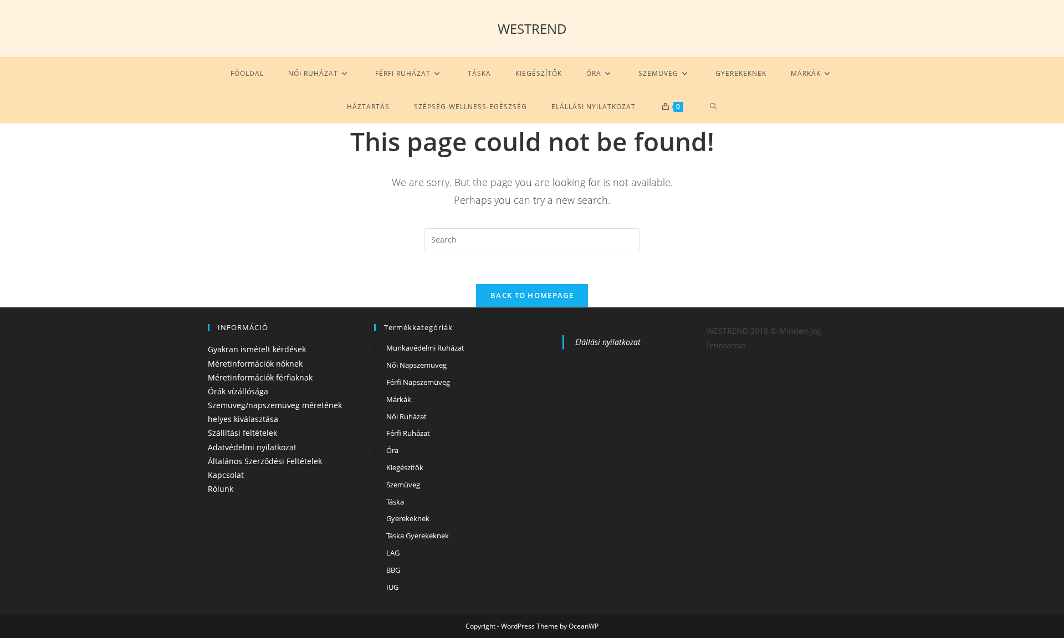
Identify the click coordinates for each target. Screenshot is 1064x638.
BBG (393, 570)
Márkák (398, 399)
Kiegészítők (404, 467)
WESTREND (532, 28)
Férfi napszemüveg (418, 382)
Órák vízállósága (238, 391)
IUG (392, 587)
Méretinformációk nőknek (255, 363)
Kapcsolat (226, 475)
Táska (395, 502)
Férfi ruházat (408, 433)
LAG (393, 553)
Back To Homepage (532, 295)
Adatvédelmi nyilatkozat (252, 447)
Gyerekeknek (407, 518)
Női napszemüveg (416, 365)
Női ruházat (406, 416)
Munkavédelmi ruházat (425, 348)
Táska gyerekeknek (417, 536)
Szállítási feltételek (242, 433)
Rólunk (220, 488)
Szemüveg (403, 485)
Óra (392, 450)
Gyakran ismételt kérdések (257, 349)
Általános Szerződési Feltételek (265, 461)
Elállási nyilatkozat (608, 342)
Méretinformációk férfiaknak (260, 377)
